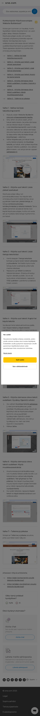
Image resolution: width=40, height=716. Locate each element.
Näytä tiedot (7, 353)
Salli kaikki (20, 360)
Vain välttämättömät (20, 366)
